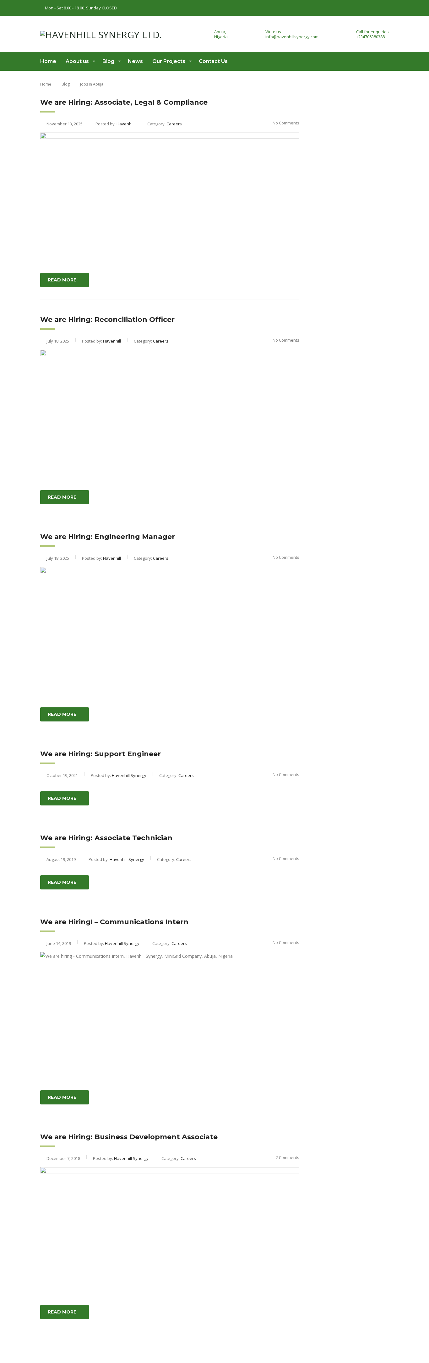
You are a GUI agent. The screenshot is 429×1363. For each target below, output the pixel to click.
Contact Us (213, 61)
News (135, 61)
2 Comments (287, 1157)
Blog (108, 61)
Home (48, 61)
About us (77, 61)
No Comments (286, 123)
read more (62, 280)
